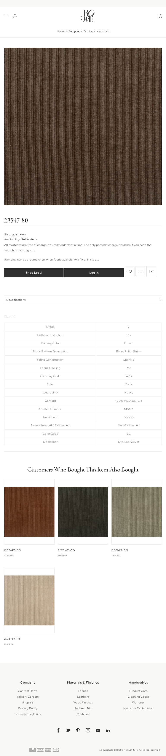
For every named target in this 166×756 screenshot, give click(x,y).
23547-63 (66, 550)
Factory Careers (28, 696)
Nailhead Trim (83, 708)
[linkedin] (108, 730)
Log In (94, 272)
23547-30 (12, 550)
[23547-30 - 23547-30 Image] (29, 511)
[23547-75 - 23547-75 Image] (29, 600)
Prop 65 (27, 702)
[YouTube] (98, 730)
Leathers (83, 696)
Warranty (138, 702)
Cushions (83, 714)
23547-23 (119, 550)
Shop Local (34, 272)
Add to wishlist (129, 271)
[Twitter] (68, 730)
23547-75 (12, 638)
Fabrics (83, 691)
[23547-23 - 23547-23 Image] (136, 511)
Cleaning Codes (138, 696)
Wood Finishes (83, 702)
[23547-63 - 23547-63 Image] (83, 511)
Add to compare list (140, 271)
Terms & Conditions (27, 714)
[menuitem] (27, 691)
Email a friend (151, 271)
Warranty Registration (138, 708)
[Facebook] (58, 730)
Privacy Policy (27, 708)
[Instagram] (88, 730)
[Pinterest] (78, 730)
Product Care (138, 691)
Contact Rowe (27, 691)
